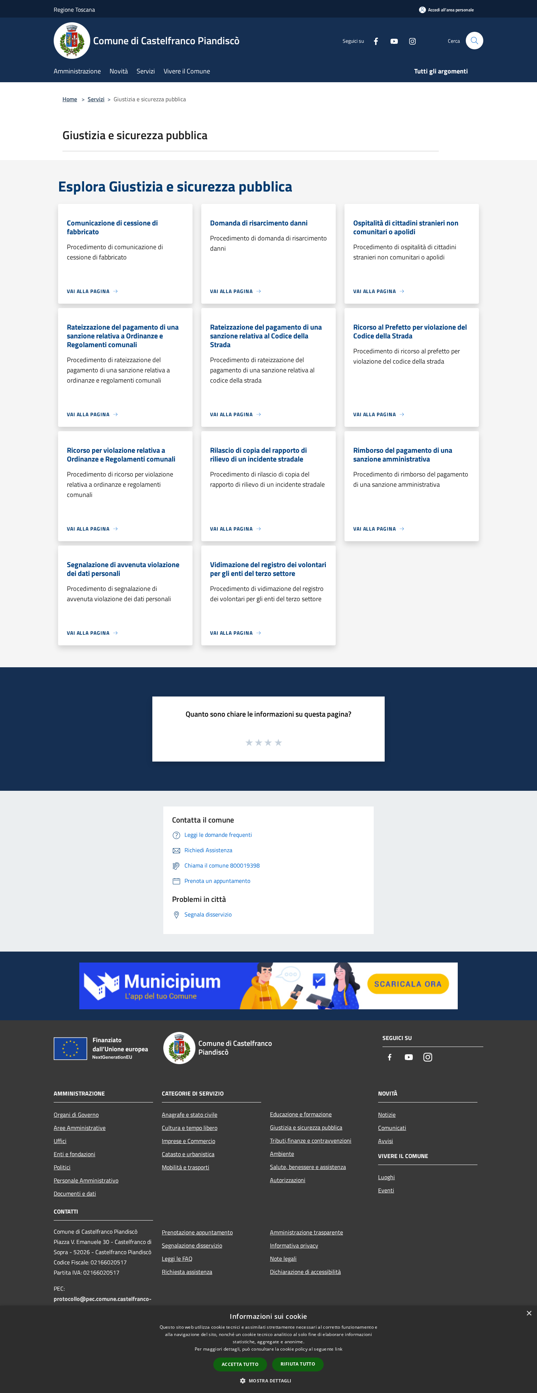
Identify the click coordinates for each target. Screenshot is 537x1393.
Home (69, 99)
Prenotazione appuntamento (197, 1232)
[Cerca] (474, 40)
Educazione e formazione (301, 1114)
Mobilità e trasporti (185, 1167)
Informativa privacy (294, 1245)
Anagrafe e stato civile (189, 1114)
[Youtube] (391, 40)
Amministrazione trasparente (306, 1232)
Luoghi (386, 1177)
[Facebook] (373, 40)
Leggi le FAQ (177, 1258)
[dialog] (268, 1349)
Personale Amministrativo (86, 1180)
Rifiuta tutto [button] (298, 1364)
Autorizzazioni (287, 1180)
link (338, 1349)
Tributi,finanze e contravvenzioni (310, 1140)
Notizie (387, 1114)
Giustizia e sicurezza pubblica (306, 1127)
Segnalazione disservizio (192, 1245)
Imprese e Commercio (188, 1140)
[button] (268, 1380)
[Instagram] (409, 40)
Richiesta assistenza (187, 1271)
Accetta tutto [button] (240, 1364)
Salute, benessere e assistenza (308, 1166)
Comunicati (392, 1127)
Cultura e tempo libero (189, 1127)
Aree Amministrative (80, 1127)
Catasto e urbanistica (188, 1154)
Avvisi (385, 1140)
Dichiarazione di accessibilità (305, 1271)
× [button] (529, 1313)
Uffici (60, 1140)
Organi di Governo (76, 1114)
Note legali (283, 1258)
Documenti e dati (75, 1193)
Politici (62, 1167)
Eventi (386, 1190)
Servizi (96, 99)
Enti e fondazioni (74, 1154)
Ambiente (282, 1153)
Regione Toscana (74, 9)
